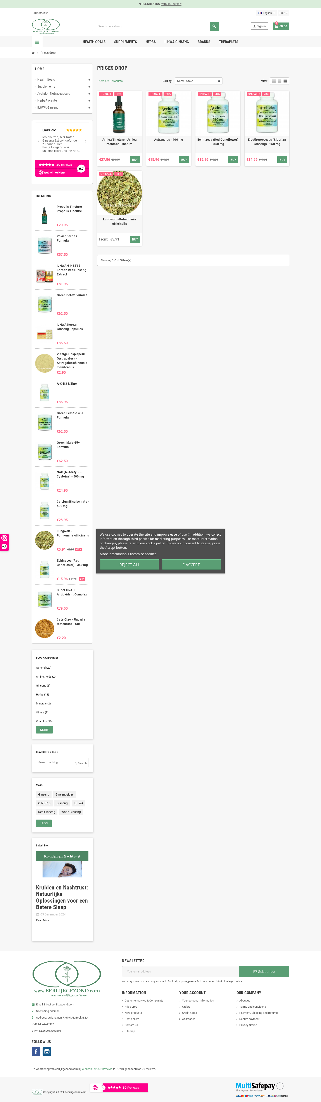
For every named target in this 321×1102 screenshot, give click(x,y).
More (44, 730)
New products (133, 1012)
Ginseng (43, 794)
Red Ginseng (46, 812)
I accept (191, 564)
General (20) (43, 667)
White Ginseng (71, 812)
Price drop (131, 1006)
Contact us (41, 13)
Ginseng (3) (43, 685)
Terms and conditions (252, 1006)
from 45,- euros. (171, 3)
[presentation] (34, 896)
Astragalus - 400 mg (168, 139)
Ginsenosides (64, 794)
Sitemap (130, 1031)
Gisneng (62, 803)
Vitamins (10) (44, 721)
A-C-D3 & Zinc (67, 383)
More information (113, 553)
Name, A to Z (185, 81)
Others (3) (42, 712)
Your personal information (198, 1000)
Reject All (129, 564)
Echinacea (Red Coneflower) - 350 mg (217, 142)
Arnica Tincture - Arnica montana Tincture (119, 142)
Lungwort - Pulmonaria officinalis (119, 221)
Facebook (36, 1051)
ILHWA (78, 803)
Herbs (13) (42, 694)
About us (244, 1000)
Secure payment (249, 1019)
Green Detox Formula (72, 295)
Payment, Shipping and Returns (258, 1012)
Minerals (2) (43, 703)
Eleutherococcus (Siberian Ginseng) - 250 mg (267, 142)
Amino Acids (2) (46, 676)
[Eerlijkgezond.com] (46, 26)
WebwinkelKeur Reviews (97, 1069)
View (264, 81)
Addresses (188, 1019)
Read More (42, 920)
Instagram (47, 1051)
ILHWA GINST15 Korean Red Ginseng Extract (71, 270)
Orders (186, 1006)
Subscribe (266, 971)
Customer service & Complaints (144, 1000)
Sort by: (168, 81)
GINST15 (44, 803)
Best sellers (132, 1019)
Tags (44, 823)
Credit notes (189, 1012)
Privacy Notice (248, 1025)
